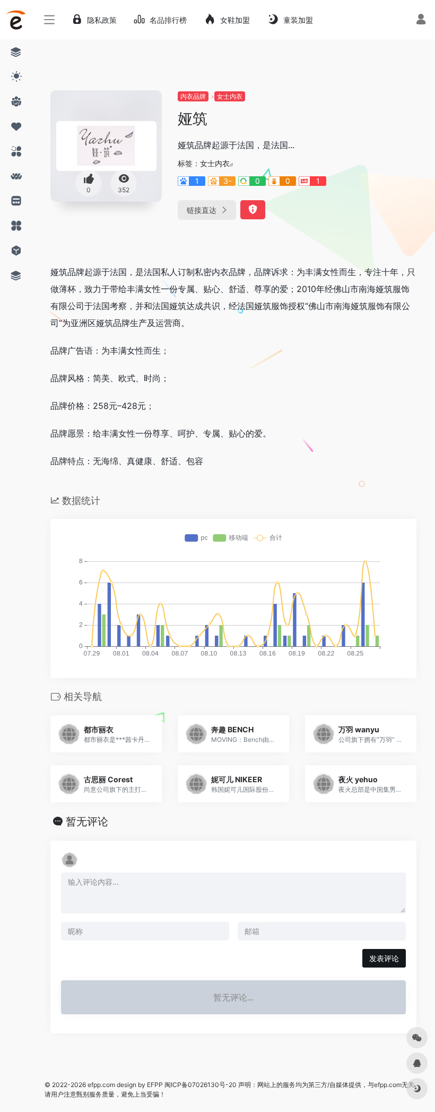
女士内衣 (229, 96)
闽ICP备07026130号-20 (200, 1085)
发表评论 (384, 958)
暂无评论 (87, 821)
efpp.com (101, 1085)
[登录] (421, 20)
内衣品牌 (193, 96)
